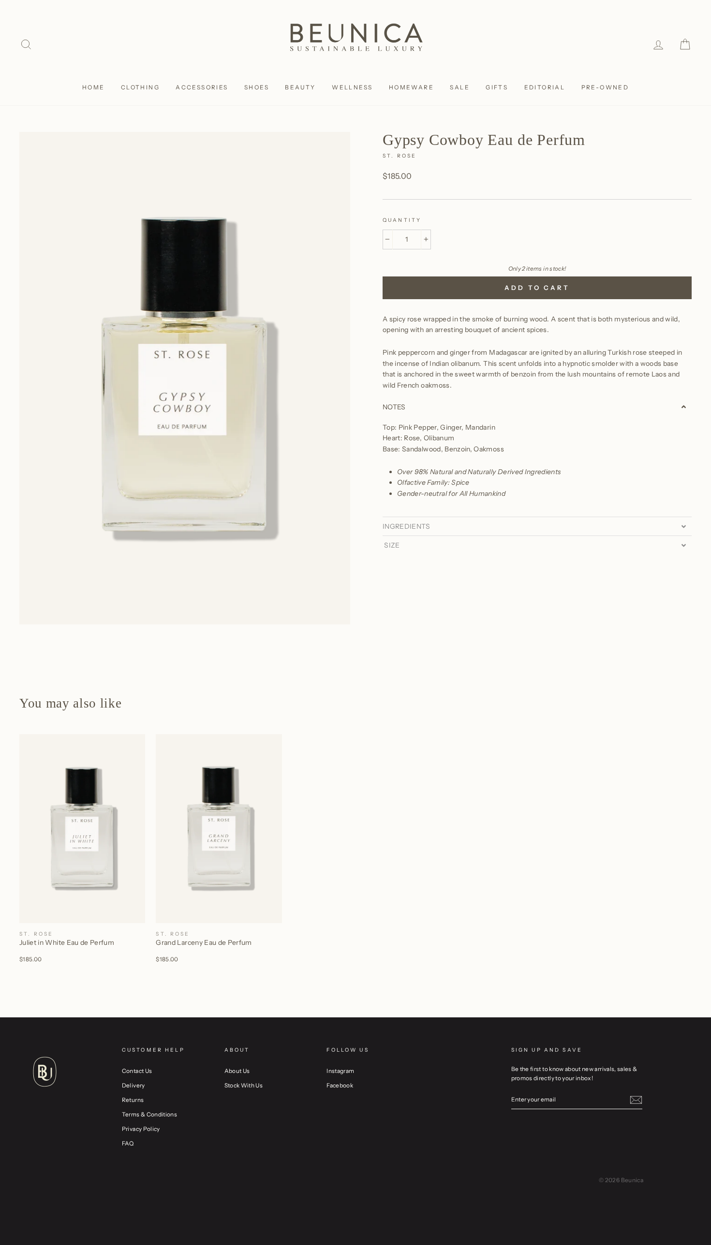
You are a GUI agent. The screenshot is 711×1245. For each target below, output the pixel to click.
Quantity (402, 220)
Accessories (202, 87)
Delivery (133, 1085)
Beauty (300, 87)
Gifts (497, 87)
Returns (133, 1099)
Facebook (339, 1085)
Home (93, 87)
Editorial (544, 87)
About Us (237, 1070)
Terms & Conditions (149, 1114)
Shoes (256, 87)
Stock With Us (243, 1085)
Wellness (352, 87)
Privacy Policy (141, 1128)
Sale (460, 87)
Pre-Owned (605, 87)
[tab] (537, 407)
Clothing (140, 87)
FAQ (128, 1143)
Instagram (340, 1070)
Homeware (411, 87)
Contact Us (137, 1070)
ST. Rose (399, 156)
